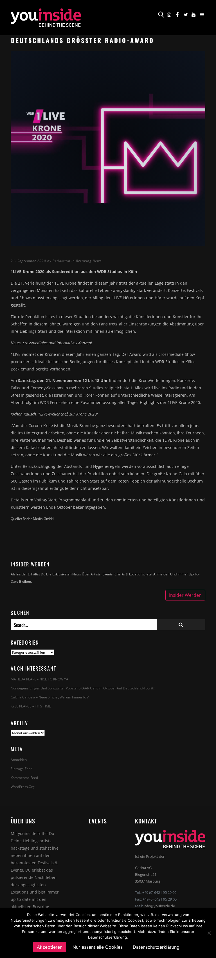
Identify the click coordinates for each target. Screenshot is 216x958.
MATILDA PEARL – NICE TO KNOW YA (39, 679)
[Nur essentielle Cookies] (209, 933)
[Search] (181, 624)
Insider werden (185, 595)
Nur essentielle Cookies (98, 947)
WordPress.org (23, 786)
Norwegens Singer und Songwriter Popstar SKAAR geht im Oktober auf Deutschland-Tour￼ (82, 688)
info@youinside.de (159, 905)
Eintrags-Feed (21, 768)
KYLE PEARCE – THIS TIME (31, 706)
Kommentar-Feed (24, 777)
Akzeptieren (49, 947)
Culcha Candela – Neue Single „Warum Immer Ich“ (50, 697)
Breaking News (89, 260)
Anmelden (19, 759)
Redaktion (61, 260)
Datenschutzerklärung (156, 947)
